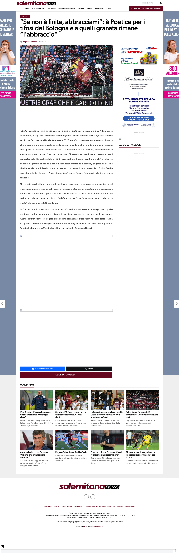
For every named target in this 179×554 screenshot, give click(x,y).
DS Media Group (97, 526)
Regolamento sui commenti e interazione (100, 506)
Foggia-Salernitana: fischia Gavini (71, 452)
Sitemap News (130, 506)
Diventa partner (66, 506)
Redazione (99, 8)
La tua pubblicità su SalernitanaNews (146, 8)
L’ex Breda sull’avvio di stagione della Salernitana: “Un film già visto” (35, 414)
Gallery (81, 8)
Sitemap (120, 506)
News (27, 8)
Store (108, 8)
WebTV (89, 8)
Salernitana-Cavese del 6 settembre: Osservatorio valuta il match (142, 414)
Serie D (56, 506)
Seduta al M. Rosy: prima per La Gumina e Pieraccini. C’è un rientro (70, 414)
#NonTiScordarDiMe (66, 8)
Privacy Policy (78, 506)
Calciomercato (38, 8)
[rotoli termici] (139, 128)
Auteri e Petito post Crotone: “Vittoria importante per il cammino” (34, 455)
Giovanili (52, 8)
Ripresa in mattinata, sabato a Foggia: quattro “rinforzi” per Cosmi (140, 455)
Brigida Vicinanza (30, 42)
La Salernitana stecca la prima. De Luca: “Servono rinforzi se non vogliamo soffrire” (107, 414)
